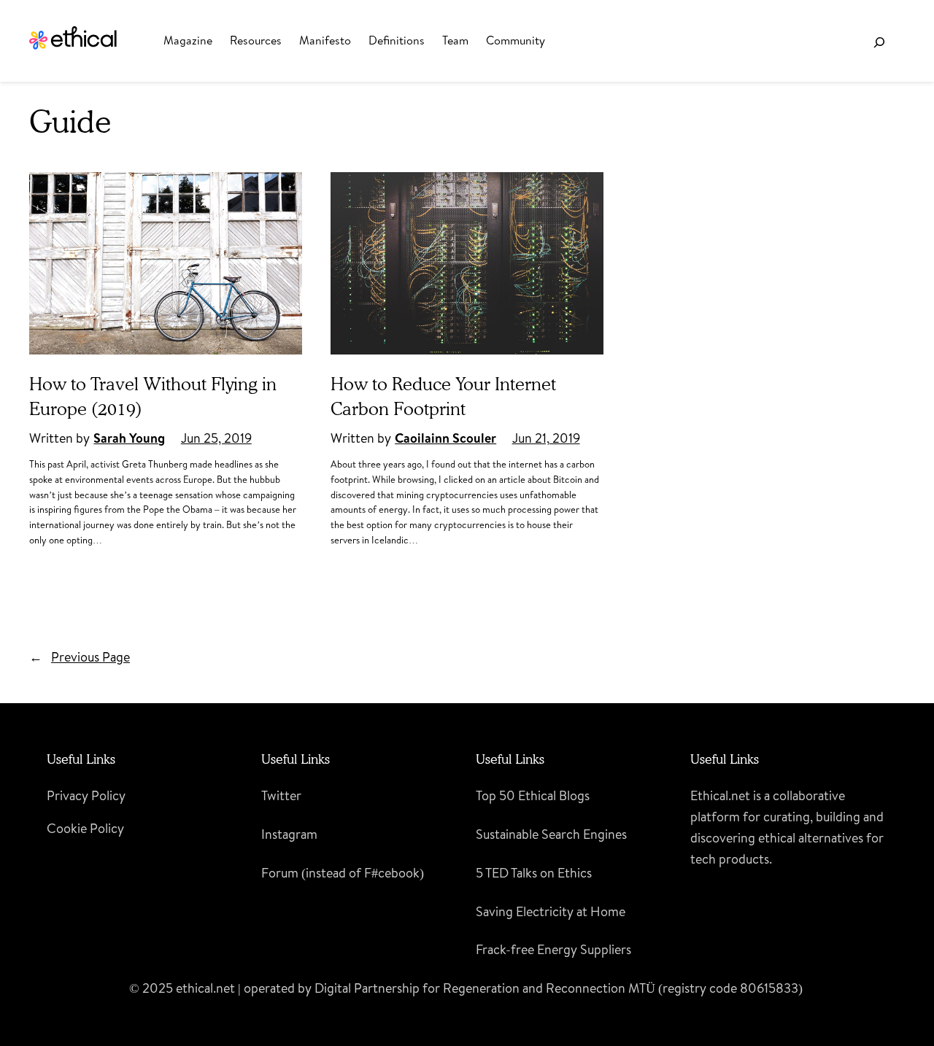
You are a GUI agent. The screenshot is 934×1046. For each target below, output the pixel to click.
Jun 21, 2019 (546, 438)
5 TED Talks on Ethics (534, 873)
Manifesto (325, 40)
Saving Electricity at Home (550, 911)
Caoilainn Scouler (445, 438)
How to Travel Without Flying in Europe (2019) (153, 396)
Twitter (281, 795)
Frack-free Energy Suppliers (553, 949)
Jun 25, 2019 (216, 438)
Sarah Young (129, 438)
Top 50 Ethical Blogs (533, 795)
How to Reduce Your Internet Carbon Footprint (443, 396)
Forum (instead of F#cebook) (342, 873)
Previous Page (79, 657)
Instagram (289, 834)
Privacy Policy (86, 795)
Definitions (396, 40)
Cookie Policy (85, 828)
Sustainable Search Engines (551, 834)
